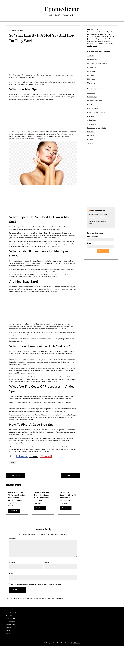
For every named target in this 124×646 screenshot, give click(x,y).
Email (46, 563)
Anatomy (90, 56)
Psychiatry (90, 136)
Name (12, 563)
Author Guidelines (11, 619)
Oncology (90, 116)
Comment (13, 539)
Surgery (90, 143)
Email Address (93, 236)
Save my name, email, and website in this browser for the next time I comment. (36, 584)
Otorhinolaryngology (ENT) (96, 128)
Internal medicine (93, 108)
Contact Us (9, 616)
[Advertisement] (43, 58)
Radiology (90, 139)
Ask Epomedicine (98, 210)
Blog (12, 462)
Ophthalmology (92, 120)
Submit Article (10, 622)
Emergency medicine (94, 101)
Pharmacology (92, 79)
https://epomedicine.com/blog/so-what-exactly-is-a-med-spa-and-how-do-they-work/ (100, 43)
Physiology (91, 83)
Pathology (90, 75)
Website (12, 574)
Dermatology (91, 97)
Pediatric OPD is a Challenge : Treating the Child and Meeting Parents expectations (16, 497)
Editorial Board (10, 625)
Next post (70, 475)
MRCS (8, 630)
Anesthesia (91, 93)
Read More (14, 510)
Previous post (15, 475)
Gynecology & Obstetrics (96, 112)
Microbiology (91, 71)
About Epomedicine (12, 613)
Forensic (90, 105)
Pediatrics (90, 132)
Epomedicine (62, 8)
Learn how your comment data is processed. (49, 598)
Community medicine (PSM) (97, 63)
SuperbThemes (75, 643)
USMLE (8, 628)
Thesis (8, 633)
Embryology (91, 67)
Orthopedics (91, 124)
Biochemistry (91, 60)
